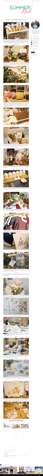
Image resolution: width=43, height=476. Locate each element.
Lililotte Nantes (16, 211)
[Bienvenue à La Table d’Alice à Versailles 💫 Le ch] (21, 471)
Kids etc (16, 39)
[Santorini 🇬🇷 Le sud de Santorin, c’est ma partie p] (4, 471)
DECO (15, 18)
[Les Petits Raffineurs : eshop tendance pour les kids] (25, 426)
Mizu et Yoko (23, 274)
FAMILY (17, 18)
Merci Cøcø (16, 276)
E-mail (4, 446)
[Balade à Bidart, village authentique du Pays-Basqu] (39, 471)
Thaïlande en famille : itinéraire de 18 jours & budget (36, 42)
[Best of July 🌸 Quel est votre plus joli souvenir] (30, 471)
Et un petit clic (33, 52)
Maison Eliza (16, 272)
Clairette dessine (16, 125)
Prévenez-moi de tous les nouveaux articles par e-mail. (9, 451)
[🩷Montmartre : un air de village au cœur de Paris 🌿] (13, 471)
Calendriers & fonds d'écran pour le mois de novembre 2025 (36, 38)
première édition (27, 40)
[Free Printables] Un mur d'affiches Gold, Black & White (36, 46)
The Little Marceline (14, 189)
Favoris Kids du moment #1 (15, 428)
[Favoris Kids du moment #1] (16, 426)
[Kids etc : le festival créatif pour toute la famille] (7, 426)
